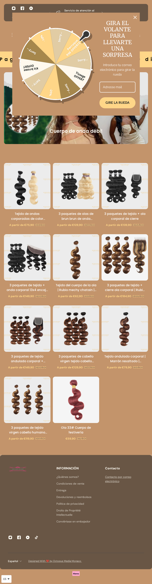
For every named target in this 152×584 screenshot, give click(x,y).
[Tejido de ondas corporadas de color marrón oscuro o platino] (27, 186)
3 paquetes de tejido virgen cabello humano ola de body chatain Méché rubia (27, 430)
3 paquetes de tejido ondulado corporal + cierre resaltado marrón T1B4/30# (27, 359)
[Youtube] (31, 8)
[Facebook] (22, 8)
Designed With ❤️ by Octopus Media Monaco (55, 561)
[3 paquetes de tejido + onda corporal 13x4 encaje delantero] (27, 257)
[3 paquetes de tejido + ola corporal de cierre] (125, 186)
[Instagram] (13, 8)
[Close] (135, 17)
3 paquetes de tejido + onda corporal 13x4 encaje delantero (27, 287)
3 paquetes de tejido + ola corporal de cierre (124, 216)
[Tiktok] (36, 537)
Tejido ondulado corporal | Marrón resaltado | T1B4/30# (124, 359)
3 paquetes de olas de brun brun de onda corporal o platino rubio (76, 216)
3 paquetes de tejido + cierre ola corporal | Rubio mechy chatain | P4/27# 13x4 (125, 287)
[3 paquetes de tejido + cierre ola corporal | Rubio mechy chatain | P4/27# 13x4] (125, 257)
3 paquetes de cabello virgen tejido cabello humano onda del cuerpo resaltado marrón (76, 359)
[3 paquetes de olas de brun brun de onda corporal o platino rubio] (76, 186)
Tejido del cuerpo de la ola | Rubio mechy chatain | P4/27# (76, 287)
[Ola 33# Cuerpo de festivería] (76, 400)
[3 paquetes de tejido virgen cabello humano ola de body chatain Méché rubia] (27, 400)
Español (13, 561)
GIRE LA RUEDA (117, 103)
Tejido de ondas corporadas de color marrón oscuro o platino (27, 216)
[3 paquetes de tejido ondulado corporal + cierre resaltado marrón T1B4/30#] (27, 328)
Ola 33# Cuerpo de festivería (76, 430)
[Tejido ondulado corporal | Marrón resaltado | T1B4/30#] (125, 328)
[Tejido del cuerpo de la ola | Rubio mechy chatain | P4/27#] (76, 257)
